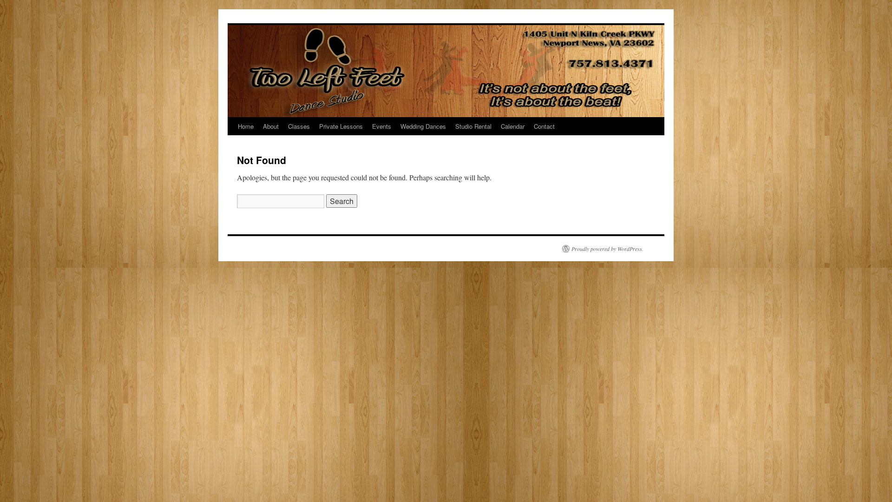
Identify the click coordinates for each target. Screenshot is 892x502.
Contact (544, 126)
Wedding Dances (423, 126)
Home (246, 126)
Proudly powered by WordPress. (607, 248)
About (271, 126)
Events (381, 126)
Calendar (513, 126)
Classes (299, 126)
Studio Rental (473, 126)
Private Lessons (341, 126)
